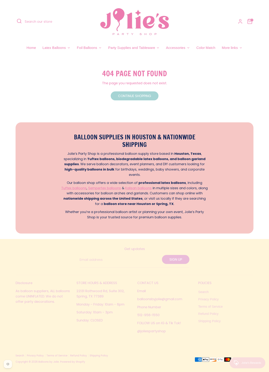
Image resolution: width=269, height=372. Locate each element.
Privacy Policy (208, 299)
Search (203, 292)
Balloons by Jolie (48, 362)
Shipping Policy (209, 321)
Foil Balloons (87, 48)
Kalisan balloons (138, 188)
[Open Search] (19, 21)
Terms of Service (210, 306)
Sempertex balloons (104, 188)
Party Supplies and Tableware (132, 48)
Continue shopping (134, 96)
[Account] (240, 21)
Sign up (175, 259)
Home (31, 48)
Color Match (205, 48)
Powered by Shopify (72, 362)
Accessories (176, 48)
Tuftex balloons (74, 188)
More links (230, 48)
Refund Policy (208, 314)
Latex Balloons (54, 48)
